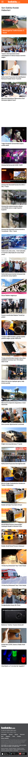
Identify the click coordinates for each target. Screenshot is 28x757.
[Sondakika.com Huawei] (23, 754)
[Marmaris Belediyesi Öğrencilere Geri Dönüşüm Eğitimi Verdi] (14, 90)
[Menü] (2, 1)
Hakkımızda (3, 732)
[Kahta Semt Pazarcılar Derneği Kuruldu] (14, 455)
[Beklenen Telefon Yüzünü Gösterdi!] (14, 616)
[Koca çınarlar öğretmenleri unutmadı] (14, 415)
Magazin (8, 736)
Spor (2, 736)
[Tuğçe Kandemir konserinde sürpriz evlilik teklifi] (14, 135)
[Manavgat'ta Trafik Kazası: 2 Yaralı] (14, 23)
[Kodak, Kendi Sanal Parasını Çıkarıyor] (14, 537)
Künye (14, 732)
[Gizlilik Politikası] (12, 748)
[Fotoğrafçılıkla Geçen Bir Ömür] (14, 596)
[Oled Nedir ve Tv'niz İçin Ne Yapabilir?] (14, 657)
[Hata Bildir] (15, 750)
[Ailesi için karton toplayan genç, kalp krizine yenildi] (14, 372)
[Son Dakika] (14, 1)
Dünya (16, 734)
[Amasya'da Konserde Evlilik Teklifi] (14, 156)
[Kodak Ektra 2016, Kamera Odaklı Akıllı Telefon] (14, 636)
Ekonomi (22, 734)
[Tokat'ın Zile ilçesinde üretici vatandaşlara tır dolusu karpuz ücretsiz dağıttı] (14, 45)
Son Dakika (4, 734)
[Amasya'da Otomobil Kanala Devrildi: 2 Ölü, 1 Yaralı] (14, 176)
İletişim (11, 732)
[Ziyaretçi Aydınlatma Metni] (6, 750)
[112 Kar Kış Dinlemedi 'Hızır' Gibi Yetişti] (14, 557)
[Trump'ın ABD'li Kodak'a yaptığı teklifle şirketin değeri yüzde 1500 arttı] (14, 328)
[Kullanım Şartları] (4, 748)
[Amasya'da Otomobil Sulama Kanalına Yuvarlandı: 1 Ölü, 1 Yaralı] (14, 221)
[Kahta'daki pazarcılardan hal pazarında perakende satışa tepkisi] (14, 265)
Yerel (13, 736)
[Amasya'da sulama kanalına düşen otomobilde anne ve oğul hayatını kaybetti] (14, 197)
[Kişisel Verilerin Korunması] (19, 749)
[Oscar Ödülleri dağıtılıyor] (14, 287)
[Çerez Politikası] (9, 749)
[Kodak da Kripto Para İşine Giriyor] (14, 496)
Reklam (8, 732)
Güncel (10, 734)
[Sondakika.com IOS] (5, 754)
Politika (19, 736)
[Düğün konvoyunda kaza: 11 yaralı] (14, 435)
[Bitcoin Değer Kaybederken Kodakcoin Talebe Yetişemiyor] (14, 475)
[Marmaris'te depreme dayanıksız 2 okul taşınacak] (14, 394)
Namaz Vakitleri (5, 738)
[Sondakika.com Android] (14, 754)
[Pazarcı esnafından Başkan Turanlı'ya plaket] (14, 306)
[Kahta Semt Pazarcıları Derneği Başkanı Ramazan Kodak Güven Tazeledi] (14, 68)
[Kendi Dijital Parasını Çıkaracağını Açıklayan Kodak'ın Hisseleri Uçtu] (14, 516)
